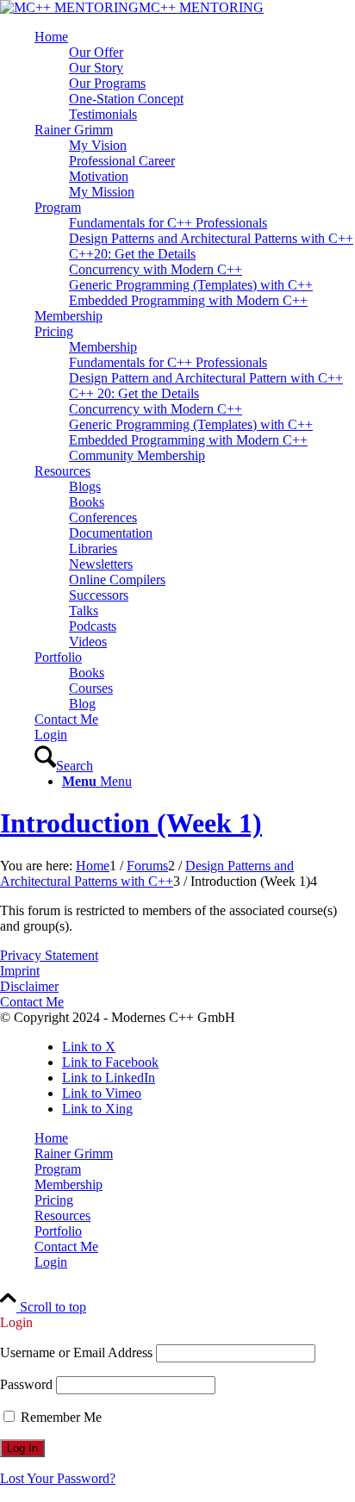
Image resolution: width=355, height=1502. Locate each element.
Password (26, 1384)
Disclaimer (29, 986)
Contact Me (32, 1001)
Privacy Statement (49, 955)
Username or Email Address (76, 1352)
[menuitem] (194, 75)
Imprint (20, 970)
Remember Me (59, 1417)
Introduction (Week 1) (131, 822)
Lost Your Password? (57, 1478)
